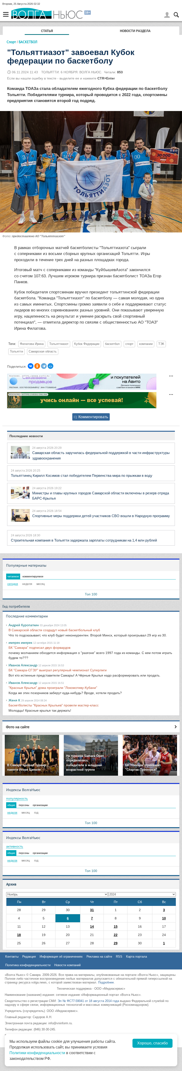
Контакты (11, 956)
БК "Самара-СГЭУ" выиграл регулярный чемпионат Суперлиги (58, 670)
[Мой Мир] (50, 366)
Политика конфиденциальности (27, 965)
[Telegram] (44, 366)
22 (116, 935)
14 (92, 926)
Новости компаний (67, 965)
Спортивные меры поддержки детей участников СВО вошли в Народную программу (101, 516)
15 (116, 926)
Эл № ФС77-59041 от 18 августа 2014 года (88, 1001)
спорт (129, 344)
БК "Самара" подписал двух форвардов (39, 647)
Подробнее (106, 982)
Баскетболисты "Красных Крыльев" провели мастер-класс (54, 705)
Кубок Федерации (86, 344)
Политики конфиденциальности (37, 1053)
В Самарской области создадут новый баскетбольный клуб (54, 630)
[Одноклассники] (37, 366)
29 (116, 943)
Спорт (11, 42)
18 (19, 935)
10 (164, 918)
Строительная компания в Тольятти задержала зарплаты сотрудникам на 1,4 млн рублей (84, 540)
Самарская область (43, 351)
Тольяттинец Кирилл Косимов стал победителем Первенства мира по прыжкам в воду (81, 475)
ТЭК (161, 344)
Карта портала (136, 956)
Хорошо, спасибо (152, 1043)
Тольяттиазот (58, 344)
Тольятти (16, 351)
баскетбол (112, 344)
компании (146, 344)
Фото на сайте (17, 727)
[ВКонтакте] (30, 366)
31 (92, 910)
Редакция (29, 956)
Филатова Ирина (32, 344)
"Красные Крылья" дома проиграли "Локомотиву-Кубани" (53, 688)
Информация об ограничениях (61, 956)
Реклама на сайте (99, 956)
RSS (119, 956)
